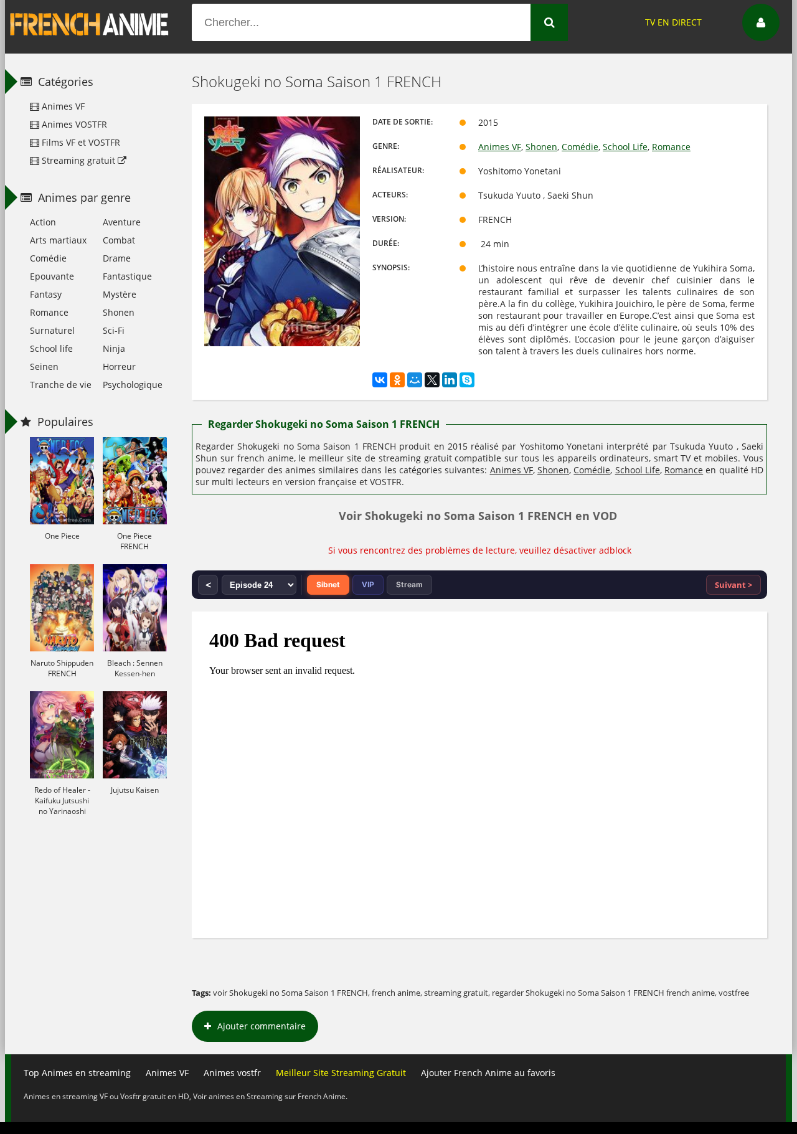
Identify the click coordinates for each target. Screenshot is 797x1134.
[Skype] (467, 379)
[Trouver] (549, 22)
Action (43, 222)
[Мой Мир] (414, 379)
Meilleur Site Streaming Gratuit (341, 1073)
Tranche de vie (61, 384)
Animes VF (499, 147)
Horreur (119, 366)
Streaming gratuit (78, 160)
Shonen (541, 147)
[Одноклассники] (397, 379)
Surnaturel (52, 330)
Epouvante (52, 276)
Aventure (122, 222)
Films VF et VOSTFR (79, 142)
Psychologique (133, 384)
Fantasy (46, 294)
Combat (119, 240)
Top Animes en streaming (77, 1073)
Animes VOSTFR (73, 124)
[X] (432, 379)
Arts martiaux (58, 240)
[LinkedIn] (449, 379)
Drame (117, 258)
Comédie (580, 147)
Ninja (114, 348)
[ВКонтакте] (379, 379)
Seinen (44, 366)
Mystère (119, 294)
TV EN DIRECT (673, 22)
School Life (625, 147)
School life (51, 348)
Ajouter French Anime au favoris (488, 1073)
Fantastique (127, 276)
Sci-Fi (114, 330)
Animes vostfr (232, 1073)
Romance (671, 147)
